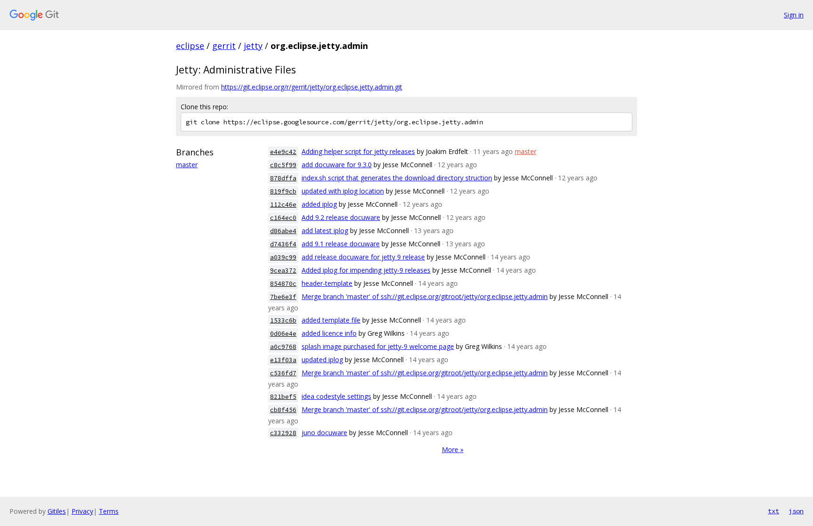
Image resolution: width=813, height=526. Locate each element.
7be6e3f (283, 297)
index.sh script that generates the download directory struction (397, 177)
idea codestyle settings (336, 396)
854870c (283, 284)
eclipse (190, 45)
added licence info (329, 333)
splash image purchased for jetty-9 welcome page (378, 346)
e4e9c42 (283, 152)
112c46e (283, 205)
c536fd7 (283, 373)
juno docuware (324, 432)
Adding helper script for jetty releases (358, 151)
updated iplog (322, 359)
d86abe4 (283, 231)
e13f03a (283, 360)
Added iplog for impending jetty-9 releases (366, 270)
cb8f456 (283, 410)
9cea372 (283, 271)
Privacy (82, 511)
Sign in (794, 14)
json (796, 511)
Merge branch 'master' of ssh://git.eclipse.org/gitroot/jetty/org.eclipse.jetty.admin (425, 296)
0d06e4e (283, 334)
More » (452, 449)
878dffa (283, 178)
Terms (109, 511)
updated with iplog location (343, 190)
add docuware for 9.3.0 (337, 164)
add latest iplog (325, 230)
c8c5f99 (283, 165)
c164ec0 (283, 218)
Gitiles (57, 511)
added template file (331, 320)
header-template (327, 283)
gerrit (224, 45)
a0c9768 (283, 347)
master (187, 164)
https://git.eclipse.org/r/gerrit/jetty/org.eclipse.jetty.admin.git (311, 86)
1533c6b (283, 320)
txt (773, 511)
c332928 (283, 433)
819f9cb (283, 191)
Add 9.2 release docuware (341, 217)
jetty (253, 45)
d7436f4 (283, 244)
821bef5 (283, 397)
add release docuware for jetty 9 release (363, 256)
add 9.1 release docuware (341, 243)
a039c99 (283, 257)
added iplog (319, 204)
